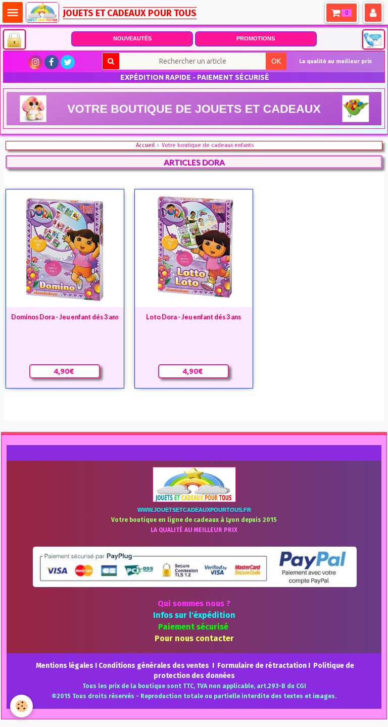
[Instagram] (35, 62)
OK (276, 61)
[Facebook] (51, 62)
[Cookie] (21, 706)
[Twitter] (68, 62)
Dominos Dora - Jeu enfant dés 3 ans (65, 317)
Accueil (145, 145)
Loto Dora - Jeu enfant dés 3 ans (193, 317)
